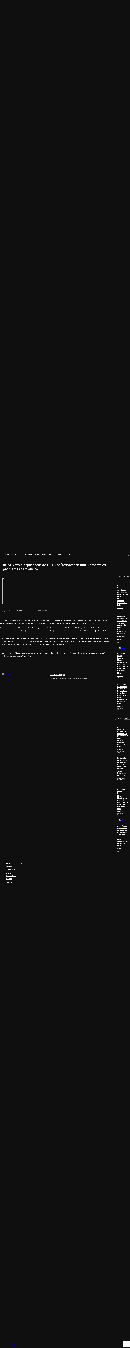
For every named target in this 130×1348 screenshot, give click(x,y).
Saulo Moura (13, 1345)
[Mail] (61, 682)
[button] (127, 554)
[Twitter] (6, 73)
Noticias (127, 570)
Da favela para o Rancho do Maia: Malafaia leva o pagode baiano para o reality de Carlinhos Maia (122, 663)
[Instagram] (4, 73)
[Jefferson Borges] (26, 697)
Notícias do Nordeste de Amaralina (121, 638)
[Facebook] (1, 73)
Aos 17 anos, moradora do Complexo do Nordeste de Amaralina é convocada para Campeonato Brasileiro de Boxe (122, 694)
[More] (101, 611)
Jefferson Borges (57, 674)
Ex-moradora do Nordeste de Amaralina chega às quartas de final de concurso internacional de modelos (122, 625)
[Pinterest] (87, 611)
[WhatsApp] (94, 611)
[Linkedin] (58, 682)
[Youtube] (9, 73)
